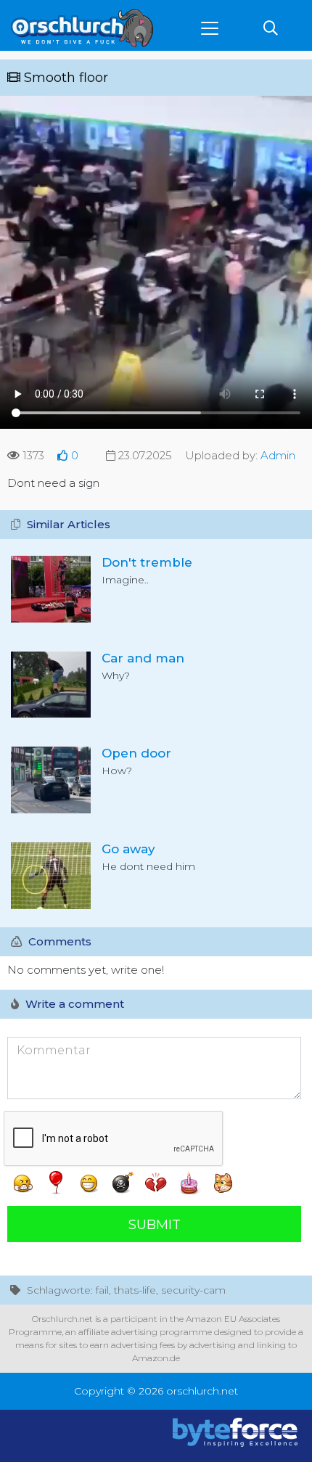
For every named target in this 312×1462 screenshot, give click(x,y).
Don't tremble (147, 562)
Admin (277, 455)
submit (154, 1225)
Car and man (143, 658)
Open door (136, 753)
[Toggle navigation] (209, 28)
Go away (128, 849)
